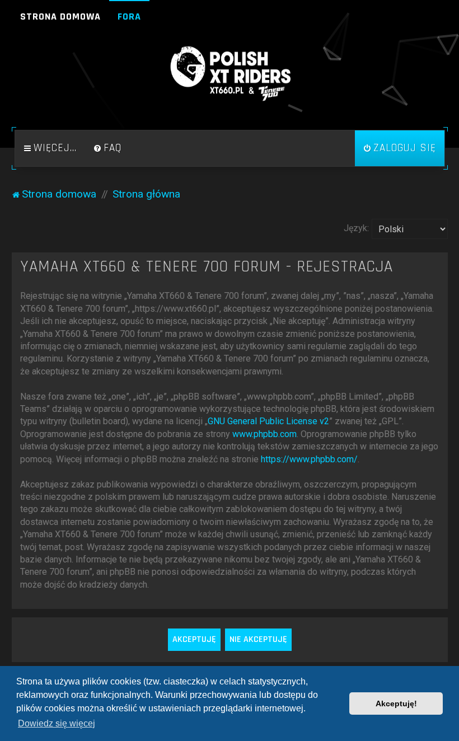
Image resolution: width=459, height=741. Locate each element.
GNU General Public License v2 (268, 421)
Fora (129, 16)
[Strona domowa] (229, 74)
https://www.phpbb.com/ (309, 459)
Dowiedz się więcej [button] (56, 723)
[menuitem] (107, 148)
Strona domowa (60, 16)
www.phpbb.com (264, 434)
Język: (356, 228)
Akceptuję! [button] (396, 703)
